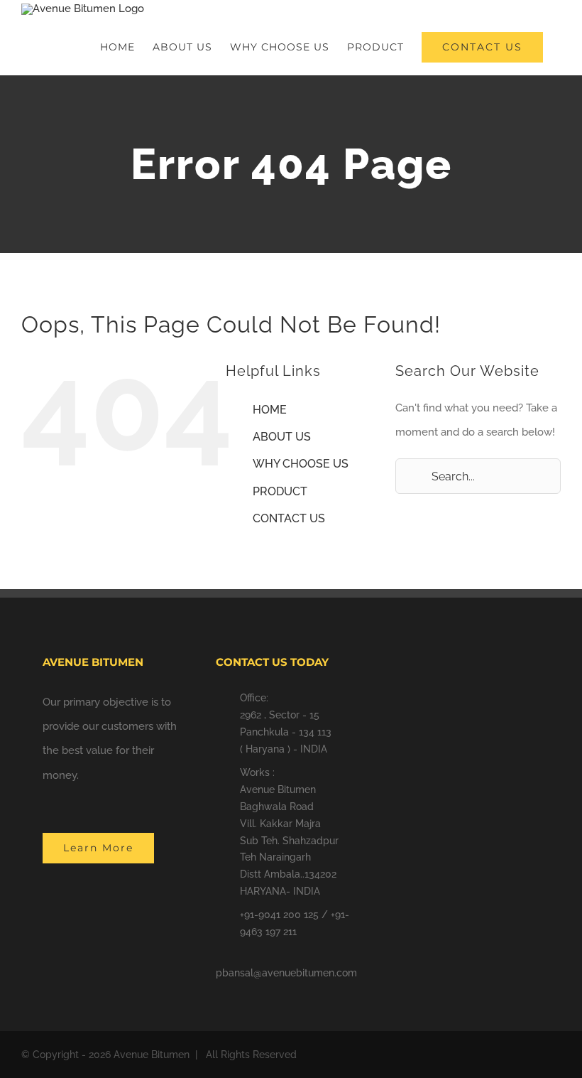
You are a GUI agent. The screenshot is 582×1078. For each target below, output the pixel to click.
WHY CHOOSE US (300, 463)
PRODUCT (280, 491)
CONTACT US (289, 518)
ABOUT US (282, 436)
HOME (270, 409)
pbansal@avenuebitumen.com (286, 973)
